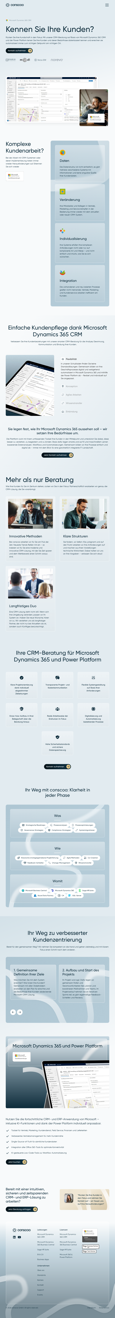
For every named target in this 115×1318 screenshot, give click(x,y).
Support (40, 1290)
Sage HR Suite (43, 1250)
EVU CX (40, 1254)
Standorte (41, 1275)
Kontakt (40, 1285)
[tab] (85, 368)
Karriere (40, 1280)
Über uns (40, 1270)
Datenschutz (104, 1308)
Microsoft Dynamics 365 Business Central (45, 1243)
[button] (106, 5)
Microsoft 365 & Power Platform (66, 1255)
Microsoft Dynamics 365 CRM (45, 1235)
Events (40, 1295)
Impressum (91, 1308)
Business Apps (43, 1259)
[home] (15, 5)
